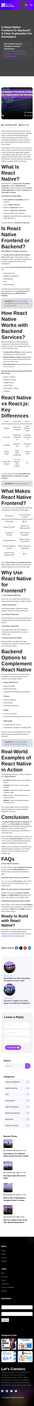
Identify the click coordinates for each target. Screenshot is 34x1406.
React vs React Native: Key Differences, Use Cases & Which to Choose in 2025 (17, 303)
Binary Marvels (19, 1397)
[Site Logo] (7, 5)
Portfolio (4, 1261)
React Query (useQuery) (20, 483)
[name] (26, 5)
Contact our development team (12, 934)
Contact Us (5, 1284)
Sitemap (4, 1291)
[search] (28, 1066)
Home (3, 1250)
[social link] (16, 948)
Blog (2, 1273)
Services (4, 1258)
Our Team (4, 1276)
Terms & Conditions (7, 1287)
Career (3, 1280)
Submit (5, 1320)
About (3, 1254)
